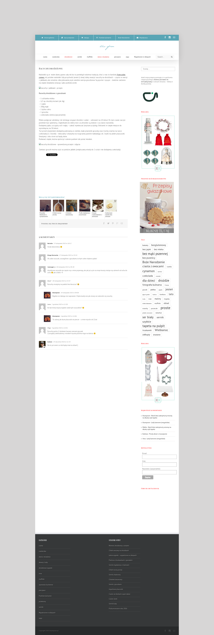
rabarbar (158, 313)
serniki (41, 607)
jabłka (153, 289)
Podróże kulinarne (45, 596)
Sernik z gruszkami (115, 584)
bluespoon (56, 293)
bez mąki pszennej (155, 253)
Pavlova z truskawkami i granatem (121, 560)
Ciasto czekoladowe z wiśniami (97, 214)
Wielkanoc (161, 330)
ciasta (41, 546)
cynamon (148, 271)
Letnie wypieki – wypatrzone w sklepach (123, 555)
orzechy (145, 308)
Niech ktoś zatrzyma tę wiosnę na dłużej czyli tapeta (157, 417)
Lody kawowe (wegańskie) (160, 422)
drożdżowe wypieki (45, 568)
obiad (166, 303)
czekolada (147, 275)
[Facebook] (165, 37)
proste (165, 308)
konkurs (163, 294)
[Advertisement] (107, 17)
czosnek (158, 276)
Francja (167, 285)
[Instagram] (170, 37)
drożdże (163, 280)
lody (143, 299)
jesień (169, 289)
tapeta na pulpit (153, 326)
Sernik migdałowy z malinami (119, 565)
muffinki (158, 303)
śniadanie (156, 334)
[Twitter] (108, 223)
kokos (155, 294)
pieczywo (42, 590)
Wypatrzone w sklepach (47, 613)
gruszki (144, 290)
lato (171, 294)
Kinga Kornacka (52, 255)
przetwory (42, 602)
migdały (167, 299)
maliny (158, 298)
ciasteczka (42, 551)
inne (40, 574)
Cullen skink (113, 599)
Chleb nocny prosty (57, 214)
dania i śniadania (44, 557)
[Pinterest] (113, 223)
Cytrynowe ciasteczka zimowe (108, 214)
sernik (160, 317)
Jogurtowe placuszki (116, 589)
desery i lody (43, 562)
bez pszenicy (148, 257)
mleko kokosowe (146, 303)
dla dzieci (148, 280)
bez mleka (158, 249)
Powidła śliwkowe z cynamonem (44, 214)
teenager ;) (51, 267)
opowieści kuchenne (46, 585)
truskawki (147, 330)
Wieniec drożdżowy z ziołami (119, 546)
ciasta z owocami (153, 266)
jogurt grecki (146, 294)
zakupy (146, 334)
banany (145, 245)
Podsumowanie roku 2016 (118, 609)
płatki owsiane (147, 313)
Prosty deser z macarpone (158, 434)
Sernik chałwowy (115, 575)
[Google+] (117, 223)
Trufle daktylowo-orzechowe (84, 214)
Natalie (50, 243)
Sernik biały (113, 604)
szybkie (146, 321)
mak (149, 299)
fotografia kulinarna (152, 284)
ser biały (148, 317)
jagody (160, 290)
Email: (144, 453)
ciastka (169, 267)
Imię (144, 461)
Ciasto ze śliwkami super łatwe (119, 594)
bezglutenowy (158, 245)
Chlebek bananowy (69, 214)
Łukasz (49, 342)
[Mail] (174, 37)
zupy (40, 618)
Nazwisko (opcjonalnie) (151, 469)
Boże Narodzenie (153, 262)
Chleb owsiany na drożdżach (119, 551)
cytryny (160, 271)
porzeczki (154, 308)
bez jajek (146, 249)
